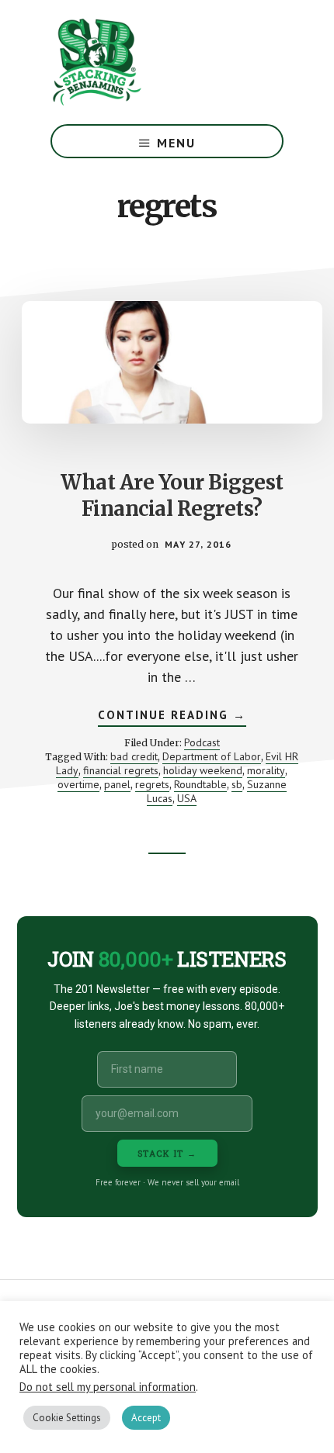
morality (266, 770)
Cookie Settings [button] (67, 1417)
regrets (152, 784)
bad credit (134, 756)
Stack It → (167, 1153)
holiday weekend (202, 770)
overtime (78, 784)
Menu (176, 142)
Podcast (202, 742)
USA (187, 798)
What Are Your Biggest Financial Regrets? (172, 495)
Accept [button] (146, 1417)
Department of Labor (211, 756)
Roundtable (200, 784)
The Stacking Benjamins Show (147, 62)
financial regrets (120, 770)
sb (236, 784)
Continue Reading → (172, 717)
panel (117, 784)
